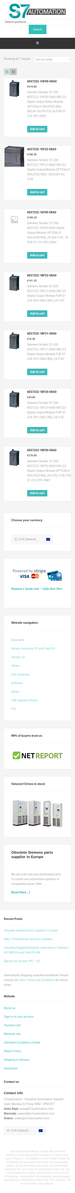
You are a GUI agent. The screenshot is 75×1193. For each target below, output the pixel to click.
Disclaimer (11, 1068)
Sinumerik (17, 640)
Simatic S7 (18, 657)
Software (17, 683)
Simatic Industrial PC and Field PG (33, 648)
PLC (13, 709)
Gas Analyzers (20, 674)
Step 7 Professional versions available (28, 939)
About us (9, 1008)
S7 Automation (37, 11)
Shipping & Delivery (17, 1059)
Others (15, 666)
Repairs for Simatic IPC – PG (22, 961)
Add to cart (37, 129)
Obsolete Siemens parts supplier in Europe (31, 930)
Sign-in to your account (18, 1016)
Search (37, 29)
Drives (15, 691)
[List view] (13, 71)
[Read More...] (20, 892)
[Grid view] (7, 71)
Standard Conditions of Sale (22, 1042)
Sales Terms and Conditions (37, 980)
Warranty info (12, 1034)
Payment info (12, 1025)
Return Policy (12, 1051)
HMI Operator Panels (24, 700)
